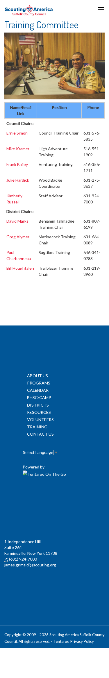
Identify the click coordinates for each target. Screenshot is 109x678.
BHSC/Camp (39, 397)
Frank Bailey (17, 164)
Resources (39, 412)
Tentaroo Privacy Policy (73, 641)
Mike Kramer (17, 148)
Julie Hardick (17, 180)
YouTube (79, 495)
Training (37, 426)
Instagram (53, 521)
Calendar (38, 390)
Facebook (28, 495)
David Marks (17, 221)
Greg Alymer (17, 236)
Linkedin (53, 495)
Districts (38, 404)
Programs (38, 382)
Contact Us (40, 434)
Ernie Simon (17, 132)
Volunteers (40, 419)
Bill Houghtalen (20, 268)
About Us (37, 375)
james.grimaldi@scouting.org (30, 564)
